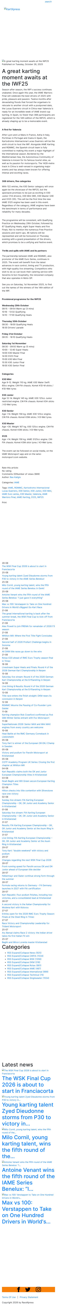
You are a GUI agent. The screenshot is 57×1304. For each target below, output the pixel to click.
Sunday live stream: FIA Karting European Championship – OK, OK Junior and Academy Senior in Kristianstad (28, 803)
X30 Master (26, 494)
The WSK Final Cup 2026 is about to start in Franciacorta (27, 1084)
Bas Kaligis (15, 477)
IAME (16, 482)
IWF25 (40, 497)
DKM (35, 962)
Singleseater (39, 978)
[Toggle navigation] (51, 10)
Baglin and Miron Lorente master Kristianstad (24, 942)
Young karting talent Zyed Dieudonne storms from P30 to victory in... (27, 1114)
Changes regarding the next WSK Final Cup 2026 (26, 860)
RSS (9, 952)
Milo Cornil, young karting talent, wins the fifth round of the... (26, 1146)
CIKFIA (36, 956)
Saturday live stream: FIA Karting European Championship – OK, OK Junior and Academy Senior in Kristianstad (28, 815)
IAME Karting (23, 497)
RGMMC (18, 487)
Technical (37, 975)
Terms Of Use (9, 1297)
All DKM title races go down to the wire (22, 651)
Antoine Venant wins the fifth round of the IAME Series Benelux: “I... (28, 1179)
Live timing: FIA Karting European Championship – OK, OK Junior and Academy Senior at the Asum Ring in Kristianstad (27, 841)
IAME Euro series (10, 494)
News (35, 952)
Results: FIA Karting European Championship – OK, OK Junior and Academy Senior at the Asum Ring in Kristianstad (27, 828)
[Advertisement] (28, 28)
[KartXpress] (12, 9)
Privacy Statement (29, 1297)
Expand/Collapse (20, 952)
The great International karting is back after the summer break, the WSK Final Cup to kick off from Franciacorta (27, 616)
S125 (33, 497)
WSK (35, 959)
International (39, 971)
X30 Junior (36, 491)
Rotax (35, 965)
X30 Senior (24, 491)
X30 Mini (47, 491)
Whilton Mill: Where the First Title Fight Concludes (27, 635)
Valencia (37, 494)
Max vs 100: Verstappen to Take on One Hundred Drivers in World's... (27, 1212)
